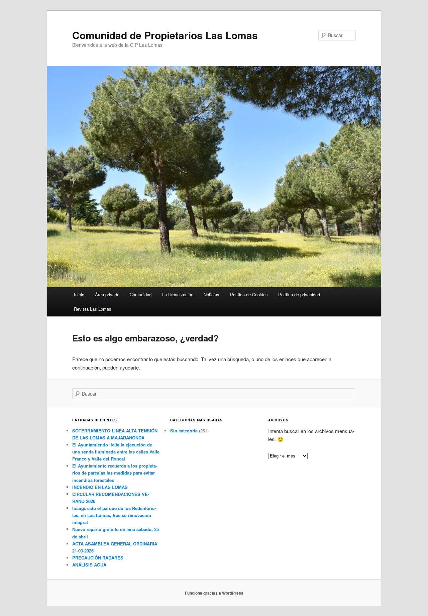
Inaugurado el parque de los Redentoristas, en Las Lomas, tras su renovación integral (114, 515)
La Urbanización (177, 294)
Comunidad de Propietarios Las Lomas (165, 35)
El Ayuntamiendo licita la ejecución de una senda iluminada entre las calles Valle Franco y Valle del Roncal (115, 451)
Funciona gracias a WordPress (214, 593)
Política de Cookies (249, 294)
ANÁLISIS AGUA (89, 564)
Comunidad (140, 294)
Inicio (79, 294)
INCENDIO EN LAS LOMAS (100, 487)
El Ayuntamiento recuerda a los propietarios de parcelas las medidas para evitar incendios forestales (114, 473)
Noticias (211, 294)
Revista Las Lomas (92, 309)
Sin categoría (184, 430)
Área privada (107, 294)
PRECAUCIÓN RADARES (97, 557)
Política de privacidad (299, 294)
